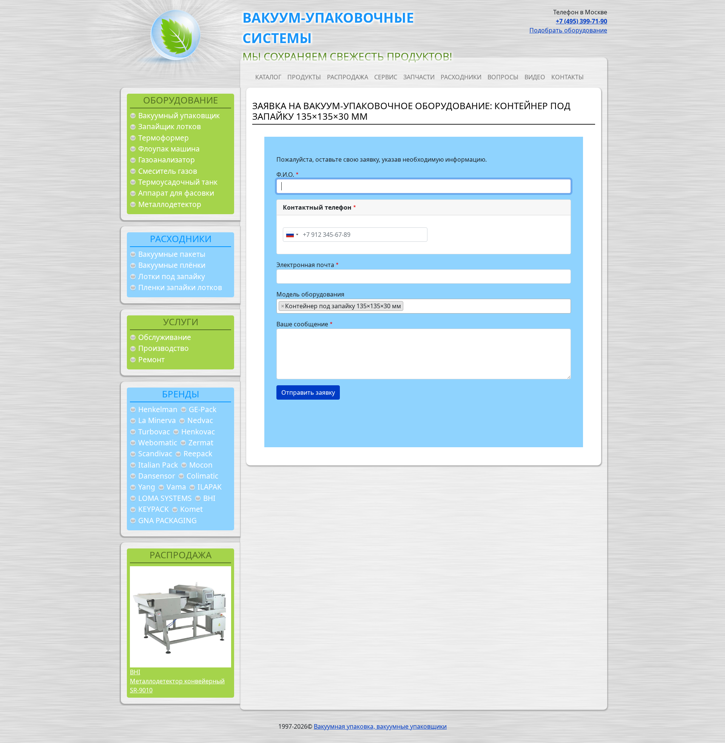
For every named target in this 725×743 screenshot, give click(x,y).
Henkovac (198, 432)
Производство (163, 348)
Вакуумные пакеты (171, 254)
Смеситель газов (167, 171)
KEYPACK (153, 509)
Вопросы (502, 77)
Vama (176, 487)
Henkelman (157, 409)
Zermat (200, 442)
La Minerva (157, 420)
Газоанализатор (166, 160)
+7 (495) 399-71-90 (581, 21)
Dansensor (156, 476)
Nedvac (200, 420)
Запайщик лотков (169, 126)
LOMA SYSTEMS (165, 498)
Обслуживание (164, 337)
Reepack (198, 453)
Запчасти (419, 77)
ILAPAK (209, 487)
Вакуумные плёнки (171, 265)
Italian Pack (158, 465)
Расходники (461, 77)
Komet (191, 509)
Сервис (385, 77)
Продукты (304, 77)
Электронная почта (305, 265)
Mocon (201, 465)
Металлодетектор (169, 204)
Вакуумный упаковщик (179, 115)
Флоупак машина (169, 149)
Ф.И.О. (285, 174)
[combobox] (292, 234)
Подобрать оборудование (568, 30)
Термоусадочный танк (178, 182)
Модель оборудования (310, 294)
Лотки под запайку (171, 276)
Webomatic (157, 442)
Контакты (567, 77)
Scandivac (155, 453)
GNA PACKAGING (167, 520)
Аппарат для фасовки (176, 193)
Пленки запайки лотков (180, 287)
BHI (209, 498)
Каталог (268, 77)
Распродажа (347, 77)
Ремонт (151, 359)
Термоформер (163, 138)
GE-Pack (202, 409)
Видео (534, 77)
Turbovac (154, 432)
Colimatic (202, 476)
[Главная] (172, 37)
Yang (146, 487)
